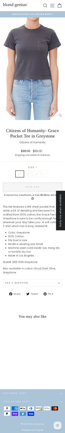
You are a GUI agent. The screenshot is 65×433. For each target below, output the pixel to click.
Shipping (20, 155)
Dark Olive (48, 268)
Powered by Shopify (32, 429)
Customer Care (14, 393)
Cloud (37, 268)
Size (32, 167)
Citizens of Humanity (32, 142)
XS (19, 174)
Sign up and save (16, 401)
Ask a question (16, 282)
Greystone (9, 272)
